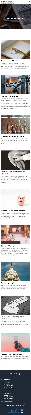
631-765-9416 (10, 396)
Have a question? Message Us (15, 405)
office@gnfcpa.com (8, 401)
